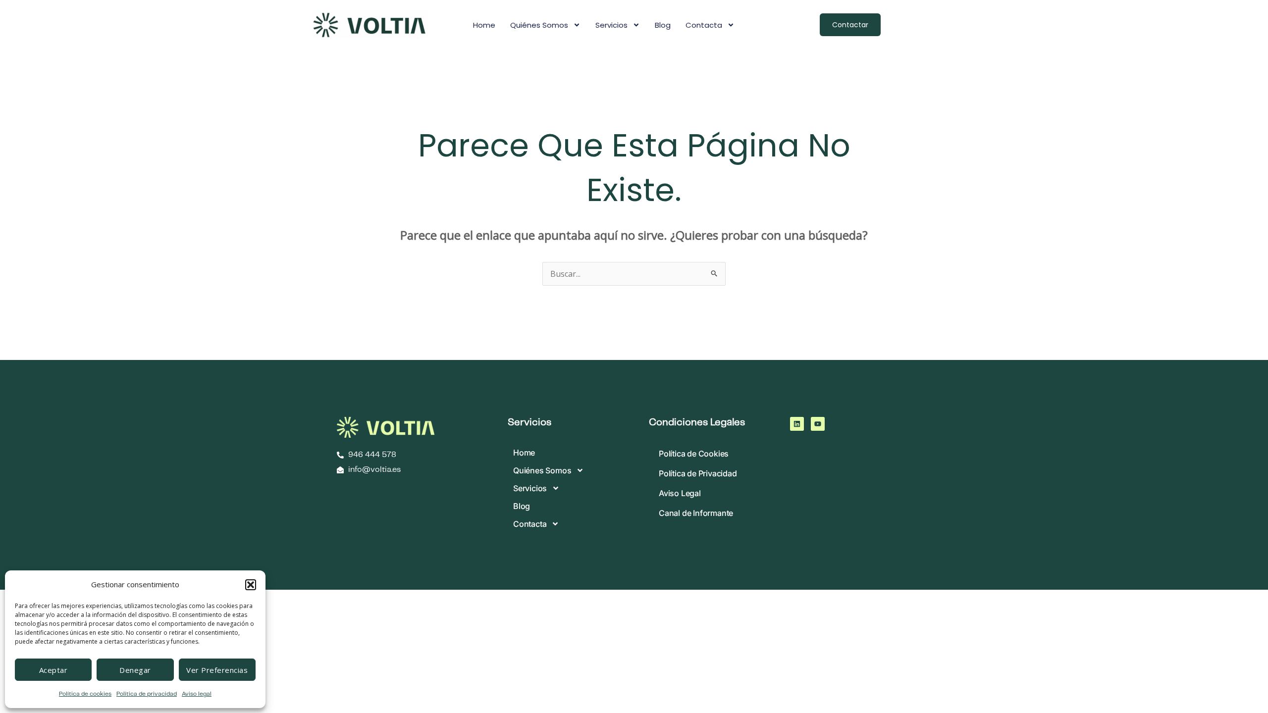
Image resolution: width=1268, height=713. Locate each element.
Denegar (135, 670)
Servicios (611, 25)
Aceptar (53, 670)
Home (484, 25)
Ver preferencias (217, 670)
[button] (251, 585)
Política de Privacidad (698, 473)
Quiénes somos (539, 25)
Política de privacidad (146, 694)
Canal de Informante (696, 513)
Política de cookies (85, 694)
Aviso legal (196, 694)
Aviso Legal (680, 493)
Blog (663, 25)
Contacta (704, 25)
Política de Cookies (694, 453)
